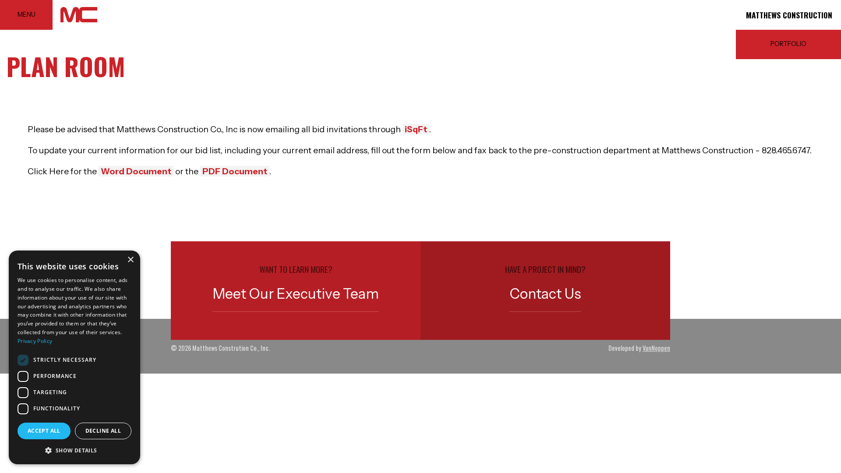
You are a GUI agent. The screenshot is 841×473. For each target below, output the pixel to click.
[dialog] (74, 357)
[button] (74, 450)
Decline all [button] (103, 430)
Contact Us (545, 293)
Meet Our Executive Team (295, 293)
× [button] (130, 260)
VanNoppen (656, 348)
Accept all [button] (44, 430)
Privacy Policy (35, 341)
